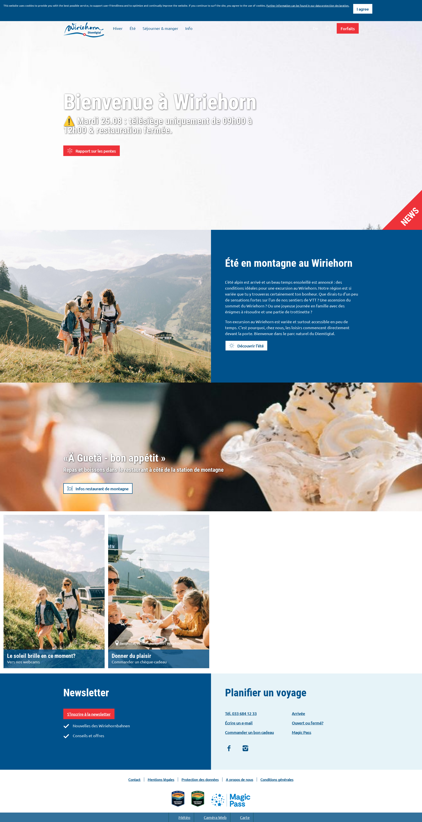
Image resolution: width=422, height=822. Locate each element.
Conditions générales (276, 779)
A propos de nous (239, 779)
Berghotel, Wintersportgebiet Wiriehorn (151, 643)
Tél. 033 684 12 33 (241, 713)
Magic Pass (301, 732)
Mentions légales (161, 779)
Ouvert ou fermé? (307, 722)
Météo (184, 817)
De (315, 28)
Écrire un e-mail (239, 722)
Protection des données (200, 779)
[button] (348, 28)
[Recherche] (328, 28)
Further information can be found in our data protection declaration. (307, 5)
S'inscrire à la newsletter (89, 714)
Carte (245, 817)
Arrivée (298, 713)
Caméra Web (215, 817)
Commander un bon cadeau (249, 732)
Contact (134, 779)
